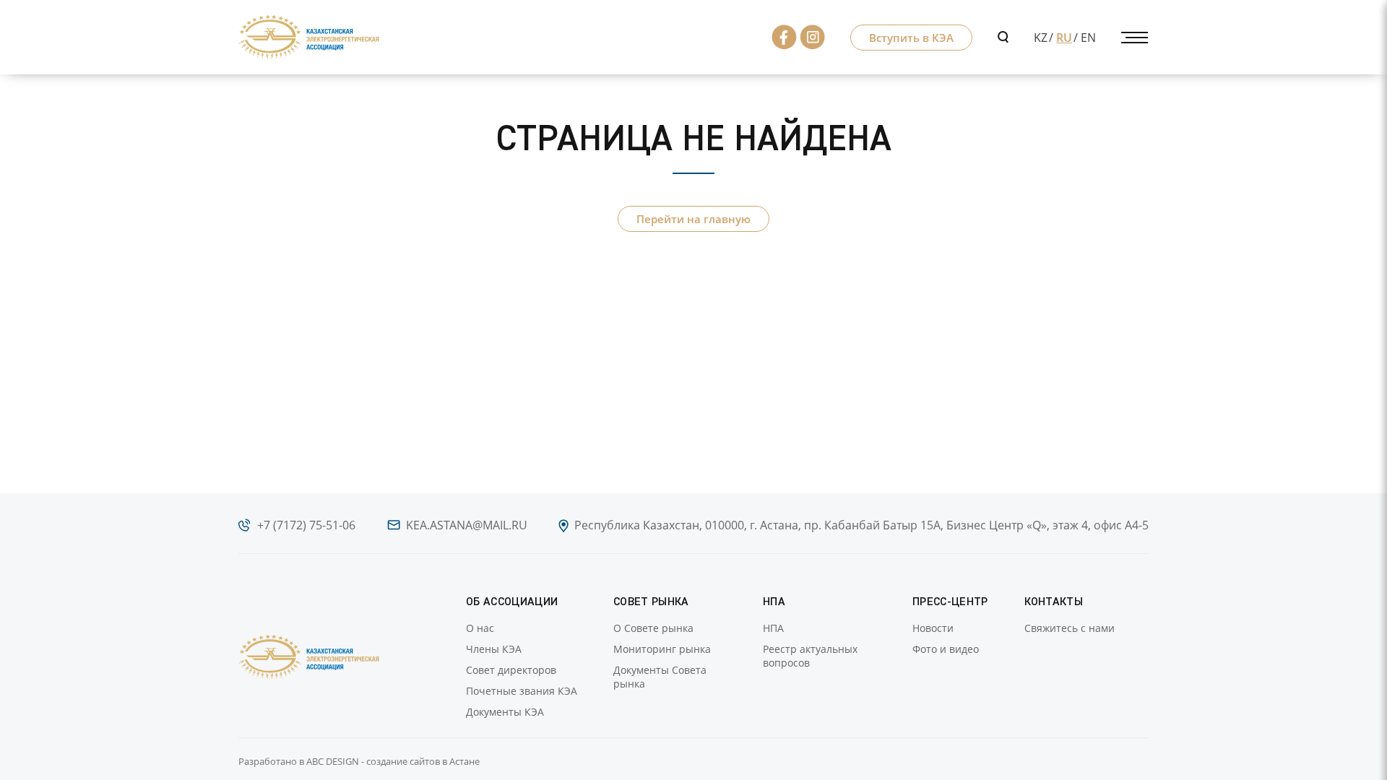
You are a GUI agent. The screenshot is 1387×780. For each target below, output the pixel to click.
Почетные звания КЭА (521, 691)
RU (1064, 38)
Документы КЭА (505, 712)
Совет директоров (511, 670)
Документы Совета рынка (660, 676)
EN (1088, 38)
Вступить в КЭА (911, 37)
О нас (480, 628)
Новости (933, 628)
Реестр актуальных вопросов (810, 656)
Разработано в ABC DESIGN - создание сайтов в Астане (359, 761)
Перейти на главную (693, 219)
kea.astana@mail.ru (466, 525)
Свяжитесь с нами (1069, 628)
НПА (773, 628)
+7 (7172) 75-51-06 (306, 525)
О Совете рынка (653, 628)
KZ (1040, 38)
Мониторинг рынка (662, 649)
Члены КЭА (494, 649)
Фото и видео (945, 649)
